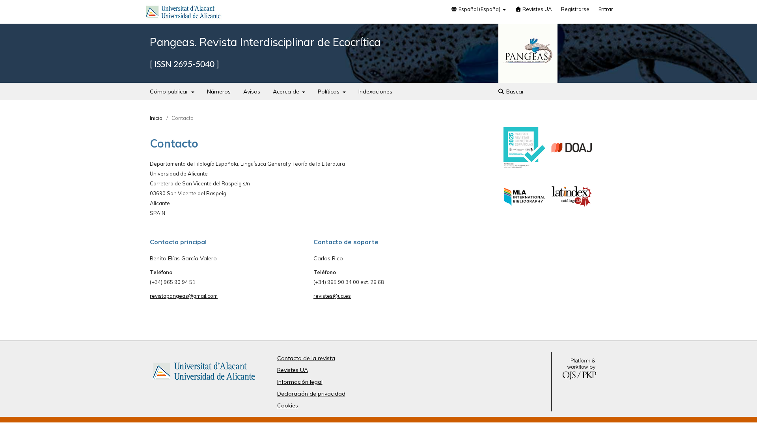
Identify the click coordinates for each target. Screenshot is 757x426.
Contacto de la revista (306, 358)
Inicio (156, 118)
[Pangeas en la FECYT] (524, 166)
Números (219, 91)
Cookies (287, 405)
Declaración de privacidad (311, 393)
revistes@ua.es (332, 296)
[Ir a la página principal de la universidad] (183, 13)
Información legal (300, 381)
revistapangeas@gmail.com (184, 296)
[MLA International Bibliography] (524, 215)
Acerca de (287, 91)
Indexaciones (375, 91)
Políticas (329, 91)
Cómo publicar (170, 91)
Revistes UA (536, 9)
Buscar (514, 91)
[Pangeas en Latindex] (572, 215)
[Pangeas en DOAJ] (572, 166)
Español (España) (479, 9)
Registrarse (575, 9)
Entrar (606, 9)
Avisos (251, 91)
